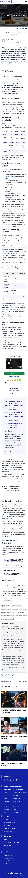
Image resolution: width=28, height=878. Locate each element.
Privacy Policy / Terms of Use (11, 842)
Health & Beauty (17, 801)
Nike (5, 804)
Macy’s (5, 796)
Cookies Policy (7, 845)
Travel (14, 810)
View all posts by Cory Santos (9, 667)
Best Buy (6, 807)
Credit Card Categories (9, 820)
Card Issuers (7, 826)
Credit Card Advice (11, 33)
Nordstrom (6, 810)
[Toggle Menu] (26, 2)
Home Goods (16, 798)
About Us (6, 840)
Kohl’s (5, 793)
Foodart (10, 600)
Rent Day (11, 252)
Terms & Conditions (14, 376)
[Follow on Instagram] (10, 780)
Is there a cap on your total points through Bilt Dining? (13, 569)
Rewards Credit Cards (9, 823)
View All (6, 813)
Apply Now (14, 374)
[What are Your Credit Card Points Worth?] (14, 725)
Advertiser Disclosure (22, 28)
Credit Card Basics (8, 858)
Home (3, 33)
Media (14, 804)
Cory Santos (11, 39)
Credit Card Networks (9, 828)
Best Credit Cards (8, 861)
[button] (14, 560)
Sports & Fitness (17, 807)
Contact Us (6, 848)
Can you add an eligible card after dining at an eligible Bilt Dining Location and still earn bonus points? (13, 560)
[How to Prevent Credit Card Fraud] (14, 752)
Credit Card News (8, 855)
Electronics (16, 796)
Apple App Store (11, 177)
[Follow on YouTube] (17, 780)
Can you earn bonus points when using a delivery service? (13, 573)
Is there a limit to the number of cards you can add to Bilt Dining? (13, 565)
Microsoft (6, 801)
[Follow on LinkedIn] (4, 780)
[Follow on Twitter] (7, 780)
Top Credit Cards (8, 831)
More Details (8, 452)
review (20, 595)
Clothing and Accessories (19, 793)
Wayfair (6, 798)
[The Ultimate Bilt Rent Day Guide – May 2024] (14, 699)
